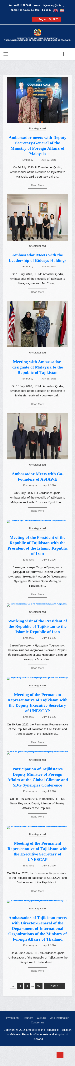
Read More (37, 185)
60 (38, 985)
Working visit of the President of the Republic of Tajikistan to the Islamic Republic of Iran (37, 626)
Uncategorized (37, 128)
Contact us (37, 1022)
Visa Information (59, 1017)
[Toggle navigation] (6, 54)
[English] (55, 10)
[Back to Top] (60, 1055)
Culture (41, 1017)
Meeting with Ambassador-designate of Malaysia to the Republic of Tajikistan (37, 367)
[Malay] (62, 10)
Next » (54, 985)
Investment (12, 1017)
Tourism (28, 1017)
